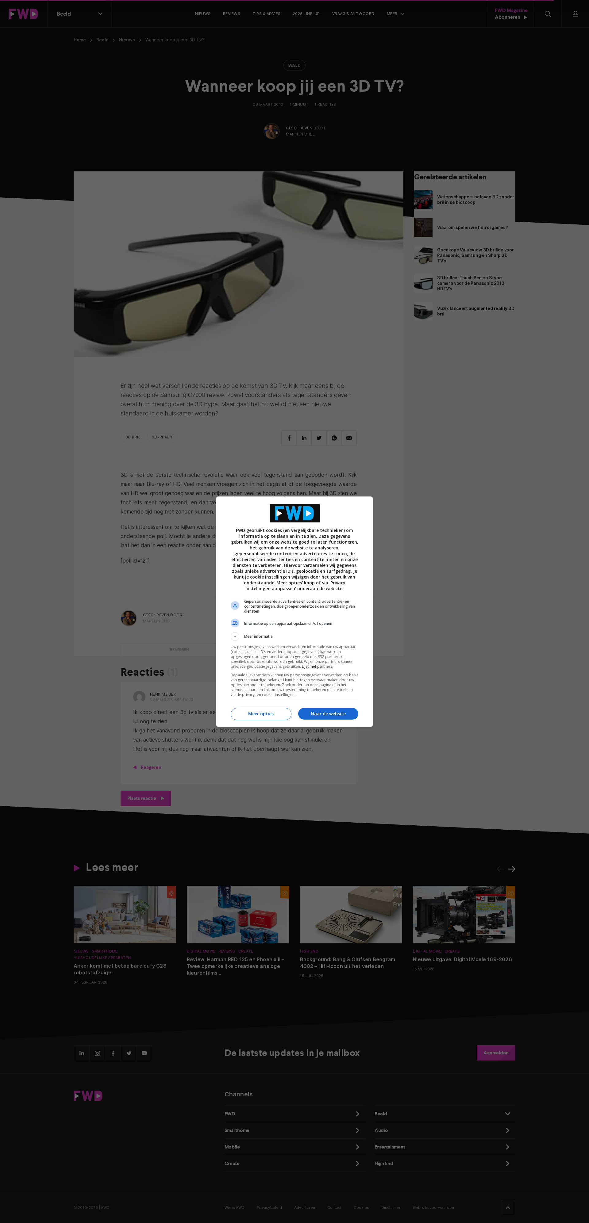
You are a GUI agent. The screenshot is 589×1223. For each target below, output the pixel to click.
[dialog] (294, 611)
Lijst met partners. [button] (317, 666)
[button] (294, 636)
